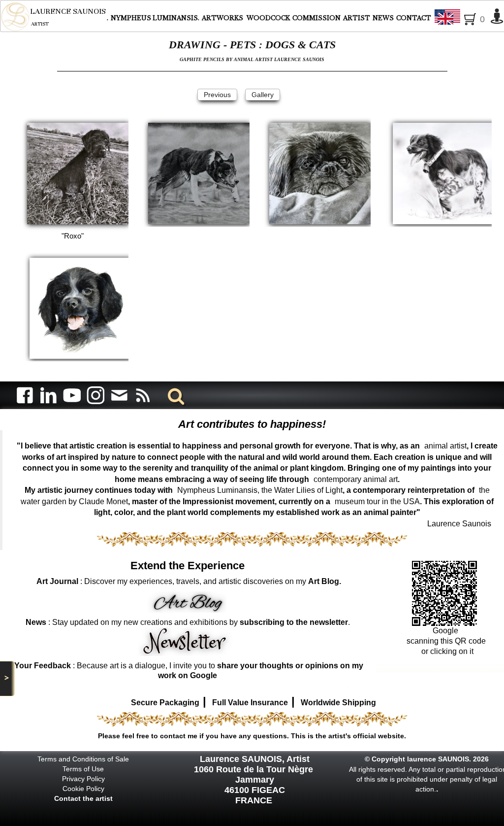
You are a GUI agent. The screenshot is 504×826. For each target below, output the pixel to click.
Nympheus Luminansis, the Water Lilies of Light (260, 490)
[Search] (174, 395)
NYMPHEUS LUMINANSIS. (155, 18)
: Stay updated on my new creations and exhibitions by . (188, 622)
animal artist (445, 446)
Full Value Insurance (250, 702)
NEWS (383, 18)
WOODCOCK (268, 18)
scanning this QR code (446, 641)
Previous (217, 95)
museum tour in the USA (377, 501)
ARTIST (356, 18)
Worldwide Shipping (338, 702)
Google (446, 630)
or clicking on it (446, 651)
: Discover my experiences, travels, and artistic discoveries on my (188, 581)
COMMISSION (316, 18)
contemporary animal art (356, 479)
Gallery (263, 95)
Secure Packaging (165, 702)
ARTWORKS (223, 18)
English (472, 17)
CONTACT (413, 18)
